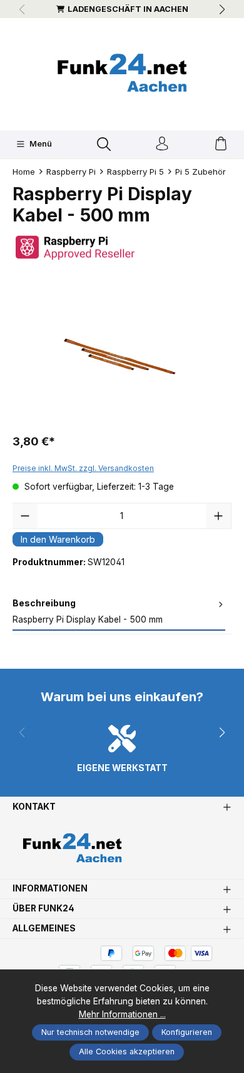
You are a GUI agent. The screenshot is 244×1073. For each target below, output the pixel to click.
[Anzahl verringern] (25, 515)
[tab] (119, 612)
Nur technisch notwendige (90, 1032)
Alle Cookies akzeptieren (127, 1051)
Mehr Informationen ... (122, 1014)
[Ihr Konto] (162, 144)
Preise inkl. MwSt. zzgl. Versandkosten (83, 468)
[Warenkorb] (221, 144)
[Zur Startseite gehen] (122, 72)
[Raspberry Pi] (122, 247)
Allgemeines (44, 929)
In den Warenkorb (58, 539)
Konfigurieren (186, 1032)
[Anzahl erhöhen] (218, 515)
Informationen (50, 889)
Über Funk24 (43, 909)
